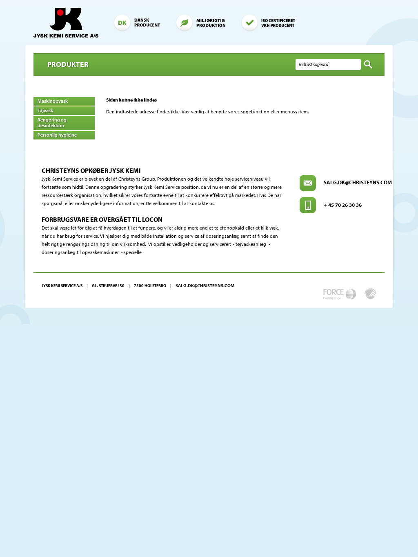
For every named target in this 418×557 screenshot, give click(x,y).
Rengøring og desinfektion (52, 122)
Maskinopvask (53, 101)
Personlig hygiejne (57, 135)
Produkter (68, 64)
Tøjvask (45, 110)
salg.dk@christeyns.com (358, 182)
